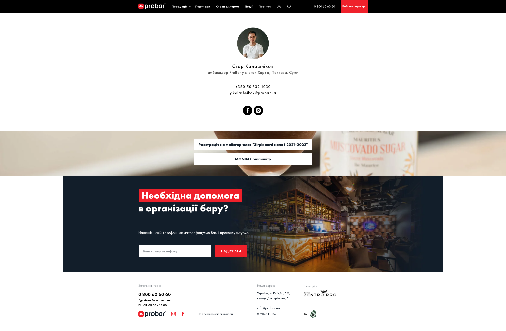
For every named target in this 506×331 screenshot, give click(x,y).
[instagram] (258, 110)
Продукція (180, 6)
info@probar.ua (268, 308)
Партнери (202, 6)
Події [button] (249, 6)
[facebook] (247, 110)
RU (289, 6)
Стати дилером (227, 6)
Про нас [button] (265, 6)
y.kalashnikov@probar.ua (253, 92)
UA (279, 6)
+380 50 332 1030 (253, 86)
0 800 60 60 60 (324, 6)
